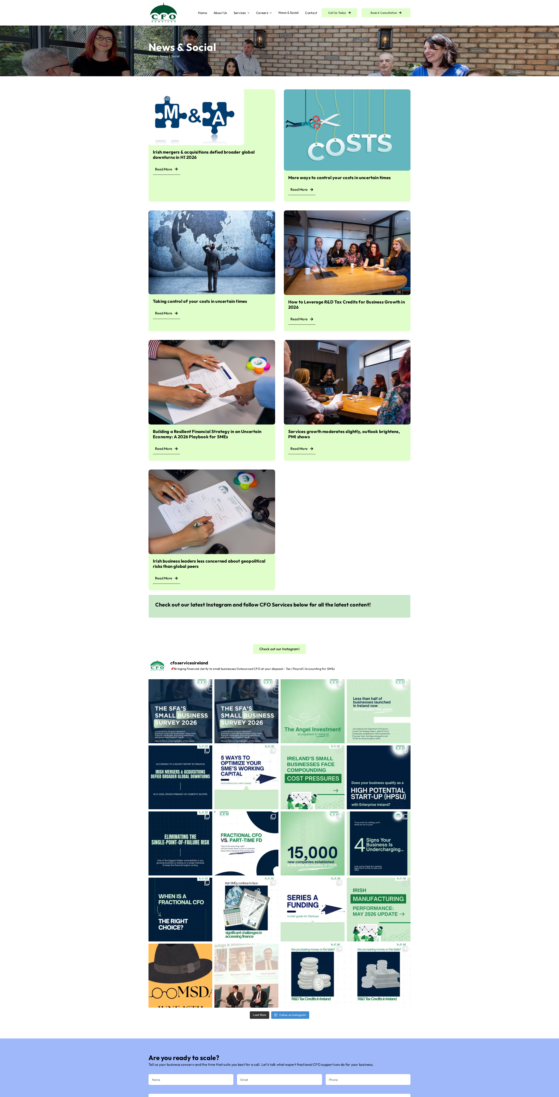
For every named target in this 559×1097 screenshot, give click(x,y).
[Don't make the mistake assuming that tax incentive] (313, 976)
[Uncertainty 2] (211, 212)
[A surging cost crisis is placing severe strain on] (313, 777)
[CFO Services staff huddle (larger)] (347, 212)
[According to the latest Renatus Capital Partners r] (180, 777)
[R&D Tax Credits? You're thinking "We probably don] (379, 976)
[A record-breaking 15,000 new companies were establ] (313, 843)
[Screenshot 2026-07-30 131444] (196, 91)
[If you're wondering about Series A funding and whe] (313, 910)
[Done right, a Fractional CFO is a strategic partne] (246, 843)
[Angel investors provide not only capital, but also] (313, 711)
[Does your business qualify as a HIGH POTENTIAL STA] (379, 777)
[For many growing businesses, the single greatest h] (180, 843)
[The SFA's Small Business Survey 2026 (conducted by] (180, 711)
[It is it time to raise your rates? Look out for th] (379, 843)
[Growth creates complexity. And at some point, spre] (180, 910)
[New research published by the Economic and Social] (246, 910)
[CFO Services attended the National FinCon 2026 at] (246, 976)
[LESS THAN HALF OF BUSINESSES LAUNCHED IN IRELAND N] (379, 711)
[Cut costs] (347, 91)
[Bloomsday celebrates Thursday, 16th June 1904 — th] (180, 976)
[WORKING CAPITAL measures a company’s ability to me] (246, 777)
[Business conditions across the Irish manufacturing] (379, 910)
